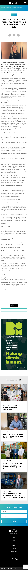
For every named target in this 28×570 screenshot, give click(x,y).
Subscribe (14, 548)
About (14, 540)
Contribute (14, 551)
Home (2, 7)
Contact (14, 554)
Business (7, 7)
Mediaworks (13, 568)
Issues (14, 545)
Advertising (14, 543)
